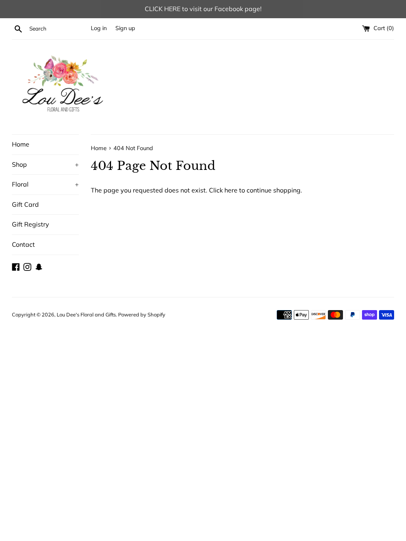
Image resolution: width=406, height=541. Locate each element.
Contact (23, 244)
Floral (45, 184)
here (230, 190)
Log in (99, 28)
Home (20, 144)
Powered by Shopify (141, 314)
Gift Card (25, 204)
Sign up (125, 28)
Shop (45, 164)
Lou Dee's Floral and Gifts (86, 314)
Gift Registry (30, 224)
